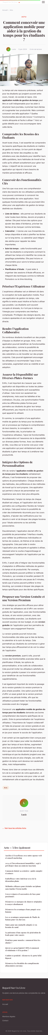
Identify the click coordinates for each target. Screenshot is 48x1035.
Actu (11, 10)
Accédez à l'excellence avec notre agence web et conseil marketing (23, 856)
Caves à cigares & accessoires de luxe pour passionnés (22, 895)
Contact (5, 1020)
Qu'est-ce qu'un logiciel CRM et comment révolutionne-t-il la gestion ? (22, 949)
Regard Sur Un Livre (13, 987)
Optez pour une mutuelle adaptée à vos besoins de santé (21, 926)
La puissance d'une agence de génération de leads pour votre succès (23, 933)
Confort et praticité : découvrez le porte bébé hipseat (23, 956)
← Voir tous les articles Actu (14, 828)
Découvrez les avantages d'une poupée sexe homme (23, 910)
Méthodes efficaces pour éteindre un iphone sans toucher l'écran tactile (23, 887)
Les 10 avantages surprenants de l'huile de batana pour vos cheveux (22, 918)
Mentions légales (8, 1016)
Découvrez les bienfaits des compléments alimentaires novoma (22, 964)
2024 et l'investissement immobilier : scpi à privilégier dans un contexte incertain (23, 864)
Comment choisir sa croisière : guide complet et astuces (23, 872)
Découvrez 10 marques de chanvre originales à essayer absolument (23, 903)
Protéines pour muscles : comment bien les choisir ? (22, 941)
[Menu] (43, 2)
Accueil (5, 10)
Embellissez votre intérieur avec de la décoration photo (20, 880)
